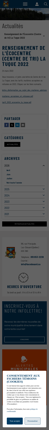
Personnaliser (32, 421)
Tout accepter (15, 421)
